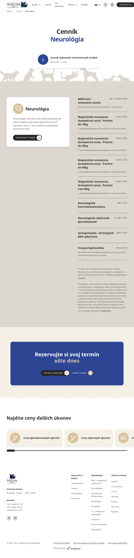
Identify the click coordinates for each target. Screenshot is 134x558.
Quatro (81, 277)
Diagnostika (76, 493)
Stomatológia (97, 488)
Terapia (74, 488)
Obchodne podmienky (117, 543)
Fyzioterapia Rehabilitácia (97, 495)
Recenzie (115, 506)
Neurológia (96, 529)
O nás (113, 491)
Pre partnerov (59, 4)
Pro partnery (116, 486)
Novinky (114, 496)
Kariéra (114, 501)
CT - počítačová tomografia (98, 513)
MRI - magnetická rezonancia (99, 482)
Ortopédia (95, 506)
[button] (36, 4)
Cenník (48, 4)
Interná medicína (99, 524)
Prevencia (75, 498)
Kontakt (84, 4)
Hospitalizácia (77, 483)
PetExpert (106, 310)
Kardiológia (96, 501)
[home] (17, 5)
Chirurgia (95, 519)
